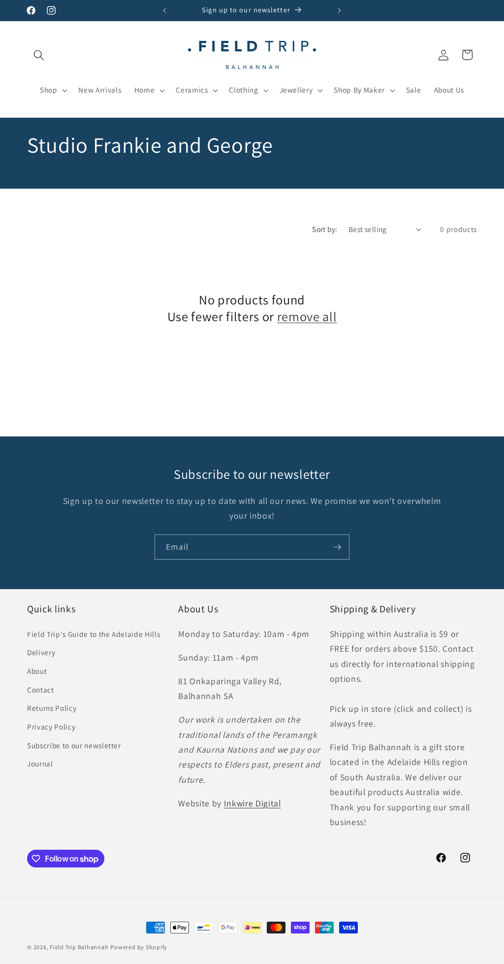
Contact (40, 690)
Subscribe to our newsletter (74, 745)
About (37, 671)
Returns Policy (51, 708)
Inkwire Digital (252, 803)
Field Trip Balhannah (79, 947)
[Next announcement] (339, 10)
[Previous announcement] (165, 10)
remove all (307, 316)
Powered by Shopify (138, 947)
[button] (39, 54)
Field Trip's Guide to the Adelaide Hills (93, 634)
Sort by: (325, 229)
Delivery (41, 652)
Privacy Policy (51, 726)
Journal (40, 763)
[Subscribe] (337, 547)
